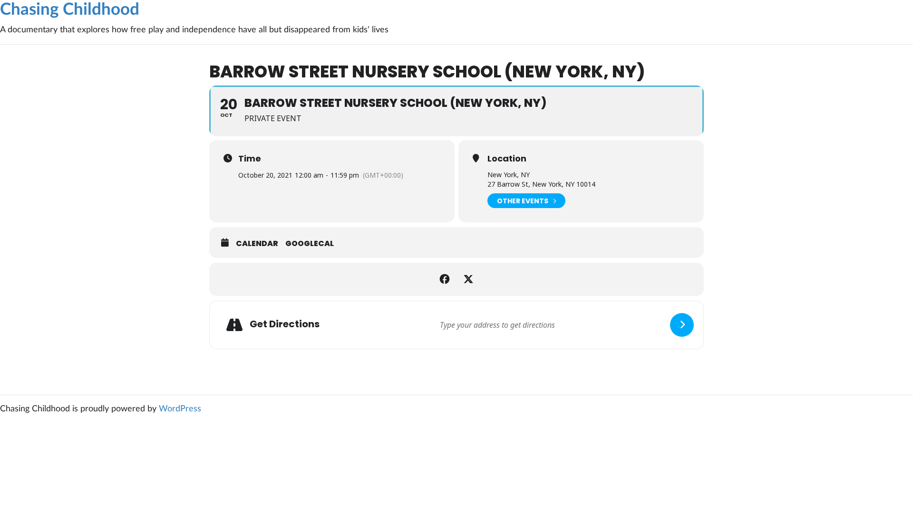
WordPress (180, 409)
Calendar (257, 243)
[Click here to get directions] (682, 325)
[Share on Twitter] (468, 279)
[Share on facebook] (444, 279)
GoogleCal (309, 243)
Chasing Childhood (69, 9)
